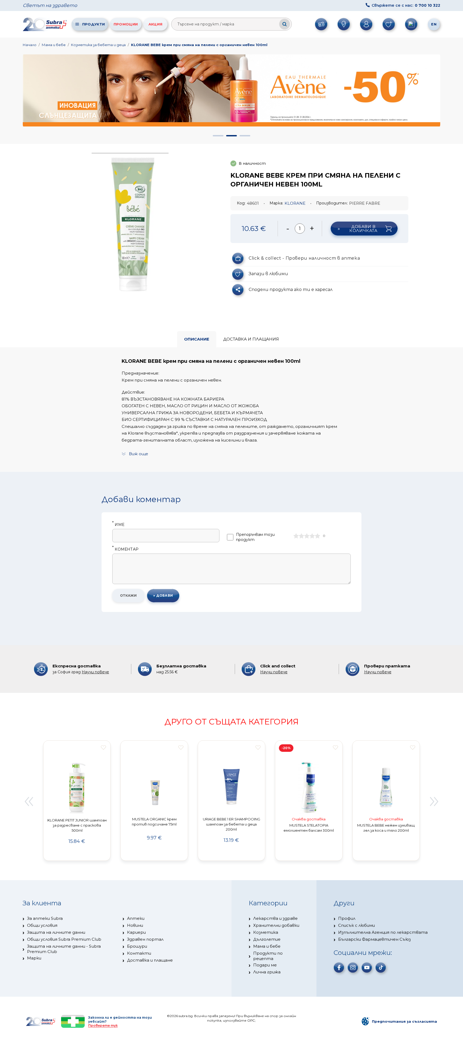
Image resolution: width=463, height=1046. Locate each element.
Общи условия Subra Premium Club (64, 939)
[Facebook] (339, 967)
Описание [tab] (196, 339)
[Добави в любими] (103, 747)
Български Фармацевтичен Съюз (374, 939)
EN (433, 24)
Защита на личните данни (56, 932)
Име (118, 524)
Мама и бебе (54, 45)
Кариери (136, 932)
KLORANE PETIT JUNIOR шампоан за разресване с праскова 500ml (77, 825)
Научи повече (95, 672)
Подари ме (265, 964)
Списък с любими (356, 925)
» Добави (163, 595)
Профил (346, 918)
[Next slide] (434, 801)
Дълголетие (267, 939)
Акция (155, 24)
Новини (135, 925)
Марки (34, 958)
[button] (218, 135)
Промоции (126, 24)
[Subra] (45, 24)
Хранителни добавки (276, 925)
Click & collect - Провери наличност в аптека (304, 258)
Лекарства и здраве (275, 918)
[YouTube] (366, 967)
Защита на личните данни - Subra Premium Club (64, 949)
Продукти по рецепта (268, 956)
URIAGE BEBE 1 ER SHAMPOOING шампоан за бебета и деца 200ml (231, 824)
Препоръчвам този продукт (255, 537)
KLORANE (295, 203)
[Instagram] (353, 967)
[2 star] (301, 536)
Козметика (265, 932)
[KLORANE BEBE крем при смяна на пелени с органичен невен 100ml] (133, 222)
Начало (29, 45)
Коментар (125, 549)
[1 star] (296, 536)
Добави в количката (363, 228)
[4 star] (312, 536)
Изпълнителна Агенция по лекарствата (383, 932)
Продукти (93, 24)
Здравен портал (145, 939)
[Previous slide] (29, 801)
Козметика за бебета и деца (98, 45)
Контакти (139, 953)
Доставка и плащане (150, 960)
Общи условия (42, 925)
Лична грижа (267, 971)
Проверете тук (103, 1025)
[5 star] (317, 536)
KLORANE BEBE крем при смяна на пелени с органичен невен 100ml (199, 45)
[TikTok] (380, 967)
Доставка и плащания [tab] (251, 339)
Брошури (137, 946)
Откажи (128, 595)
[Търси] (284, 24)
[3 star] (306, 536)
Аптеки (135, 918)
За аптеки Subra (45, 918)
